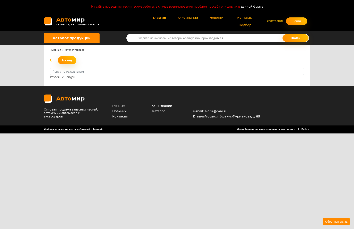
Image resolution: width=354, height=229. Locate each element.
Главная (159, 17)
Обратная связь (336, 221)
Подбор (245, 25)
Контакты (245, 17)
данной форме (252, 6)
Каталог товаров (74, 49)
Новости (216, 17)
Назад (67, 60)
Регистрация (275, 21)
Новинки (119, 111)
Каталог (158, 111)
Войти (297, 21)
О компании (188, 17)
